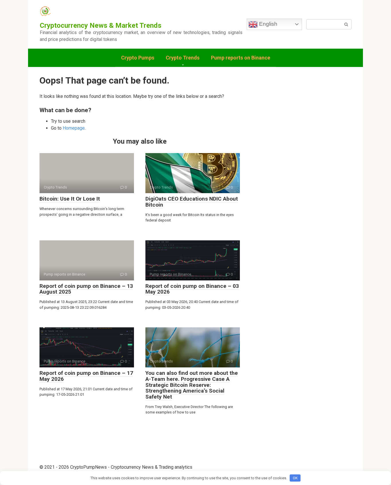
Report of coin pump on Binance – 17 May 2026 (86, 376)
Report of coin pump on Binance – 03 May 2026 (192, 289)
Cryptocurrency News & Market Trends (100, 25)
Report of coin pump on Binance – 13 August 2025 (86, 289)
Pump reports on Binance (240, 58)
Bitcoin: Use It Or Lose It (70, 198)
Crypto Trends (183, 58)
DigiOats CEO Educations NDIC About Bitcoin (191, 201)
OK (295, 478)
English (267, 24)
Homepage (74, 128)
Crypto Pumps (137, 58)
